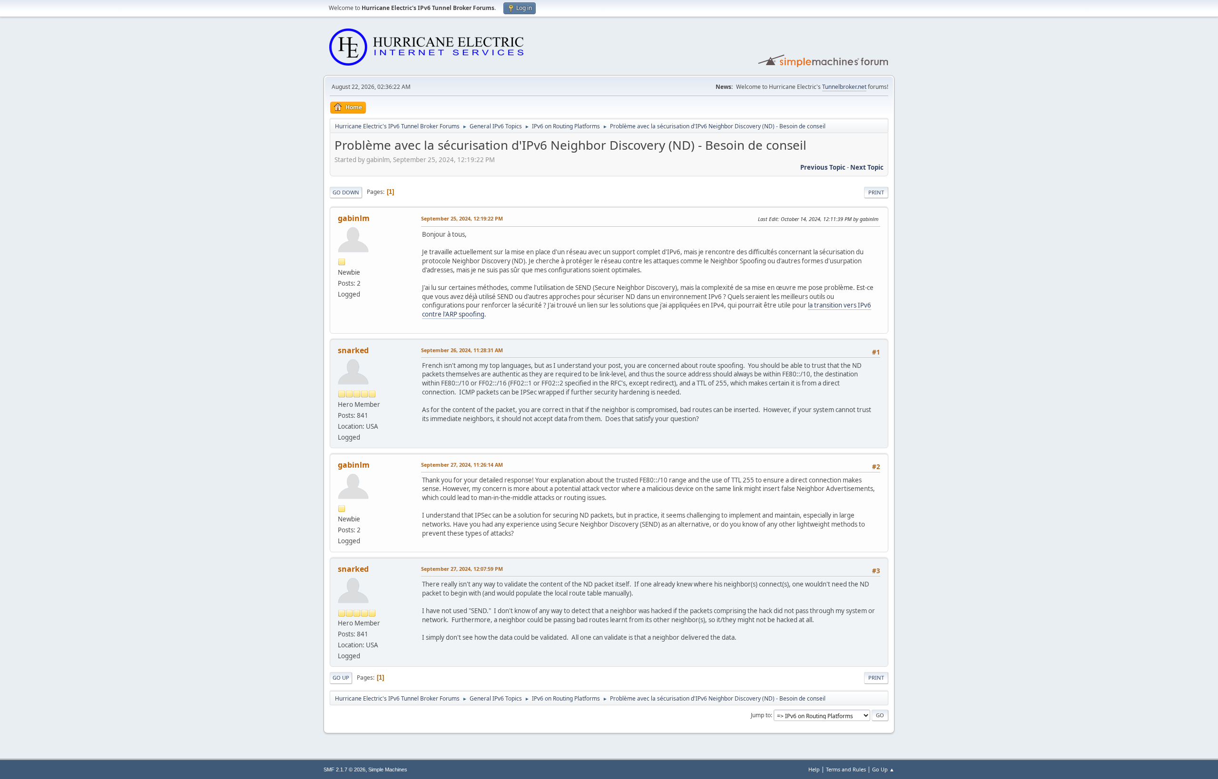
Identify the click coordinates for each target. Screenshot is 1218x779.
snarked (353, 350)
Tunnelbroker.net (844, 87)
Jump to (761, 715)
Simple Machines (387, 769)
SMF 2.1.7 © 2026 (344, 769)
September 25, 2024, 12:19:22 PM (462, 218)
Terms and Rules (846, 769)
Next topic (867, 167)
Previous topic (822, 167)
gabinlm (354, 218)
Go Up (341, 677)
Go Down (346, 192)
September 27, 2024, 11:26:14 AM (462, 464)
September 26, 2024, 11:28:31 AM (462, 350)
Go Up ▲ (883, 769)
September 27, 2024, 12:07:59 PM (462, 568)
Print (876, 192)
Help (814, 769)
